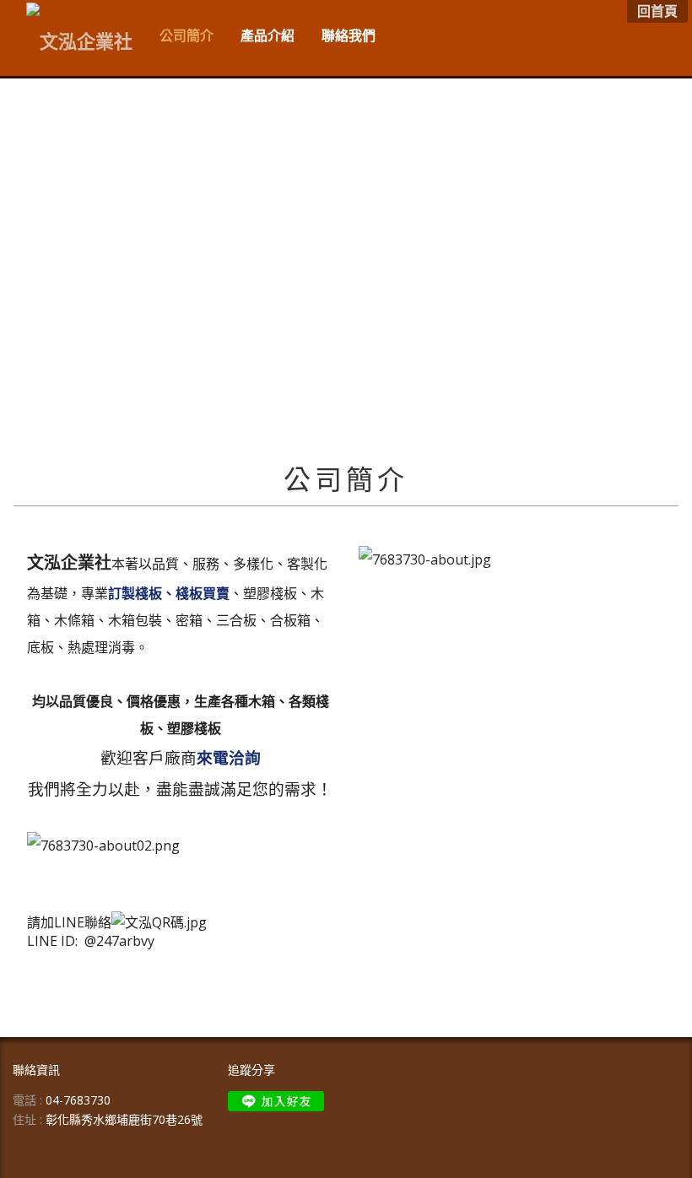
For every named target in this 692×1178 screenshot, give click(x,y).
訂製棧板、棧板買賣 (169, 593)
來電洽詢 (229, 757)
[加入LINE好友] (276, 1101)
